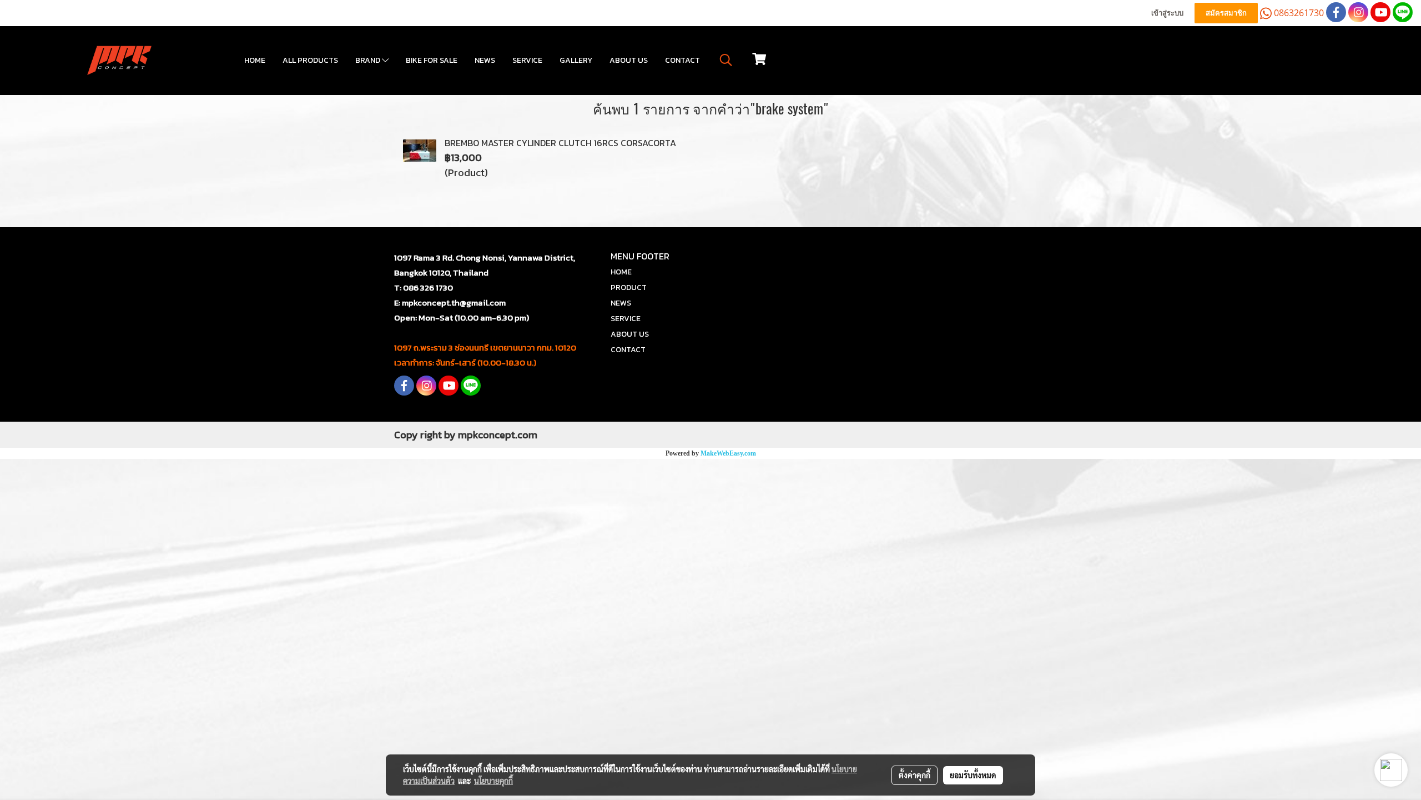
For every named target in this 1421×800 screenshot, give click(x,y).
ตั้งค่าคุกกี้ (914, 775)
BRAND (368, 60)
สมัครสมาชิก (1226, 13)
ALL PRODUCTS (310, 60)
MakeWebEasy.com (728, 453)
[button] (726, 60)
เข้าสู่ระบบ (1167, 13)
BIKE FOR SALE (431, 60)
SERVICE (527, 60)
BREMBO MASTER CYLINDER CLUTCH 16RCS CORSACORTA (560, 142)
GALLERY (576, 60)
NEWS (485, 60)
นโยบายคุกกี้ (493, 781)
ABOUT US (628, 60)
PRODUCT (629, 287)
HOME (254, 60)
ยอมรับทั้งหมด (973, 775)
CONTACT (682, 60)
